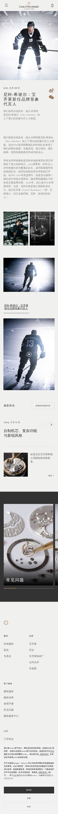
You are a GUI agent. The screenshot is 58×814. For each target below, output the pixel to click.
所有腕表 (9, 644)
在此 (52, 751)
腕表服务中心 (11, 716)
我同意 (29, 790)
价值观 (33, 668)
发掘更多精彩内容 (43, 406)
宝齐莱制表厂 (36, 656)
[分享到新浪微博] (52, 90)
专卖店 (7, 656)
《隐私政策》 (44, 754)
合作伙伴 (34, 662)
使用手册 (9, 704)
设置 (29, 798)
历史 (31, 650)
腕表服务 (9, 691)
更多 (50, 475)
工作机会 (9, 739)
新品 (6, 650)
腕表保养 (9, 698)
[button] (43, 425)
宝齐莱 (33, 644)
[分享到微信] (52, 97)
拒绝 (29, 807)
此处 (15, 775)
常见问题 (9, 710)
